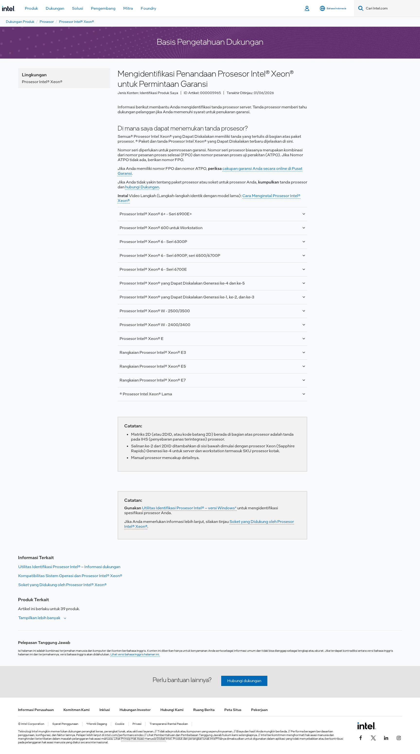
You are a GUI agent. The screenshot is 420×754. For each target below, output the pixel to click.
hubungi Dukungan (142, 187)
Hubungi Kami (172, 710)
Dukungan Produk (20, 21)
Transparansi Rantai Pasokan (168, 724)
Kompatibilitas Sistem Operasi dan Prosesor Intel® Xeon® (70, 575)
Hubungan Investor (135, 710)
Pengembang (103, 8)
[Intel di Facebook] (360, 737)
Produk (31, 8)
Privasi (136, 724)
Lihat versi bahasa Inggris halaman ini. (135, 654)
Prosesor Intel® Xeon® (76, 21)
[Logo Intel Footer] (366, 725)
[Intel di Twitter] (373, 737)
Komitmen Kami (76, 710)
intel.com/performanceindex (124, 735)
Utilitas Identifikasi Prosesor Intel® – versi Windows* (189, 508)
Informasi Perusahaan (36, 710)
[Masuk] (307, 8)
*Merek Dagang (96, 724)
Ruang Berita (204, 710)
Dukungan (55, 8)
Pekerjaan (259, 710)
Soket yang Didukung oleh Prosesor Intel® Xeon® (62, 584)
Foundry (148, 8)
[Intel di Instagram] (398, 737)
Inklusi (104, 710)
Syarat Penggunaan (65, 724)
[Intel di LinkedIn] (386, 737)
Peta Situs (232, 710)
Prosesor (47, 21)
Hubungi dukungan (244, 680)
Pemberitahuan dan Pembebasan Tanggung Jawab (188, 735)
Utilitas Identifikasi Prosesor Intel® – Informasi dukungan (69, 566)
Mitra (128, 8)
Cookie (119, 724)
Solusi (77, 8)
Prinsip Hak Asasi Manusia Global (143, 739)
